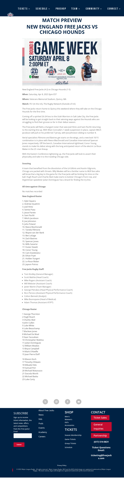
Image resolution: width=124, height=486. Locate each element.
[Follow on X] (45, 401)
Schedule (42, 8)
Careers (42, 436)
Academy (23, 20)
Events (42, 427)
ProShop (61, 8)
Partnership (100, 435)
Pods (41, 423)
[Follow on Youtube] (78, 401)
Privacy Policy (61, 465)
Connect (113, 8)
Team (74, 8)
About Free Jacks (46, 410)
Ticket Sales (100, 417)
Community (93, 8)
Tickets (23, 8)
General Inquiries (98, 426)
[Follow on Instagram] (56, 401)
